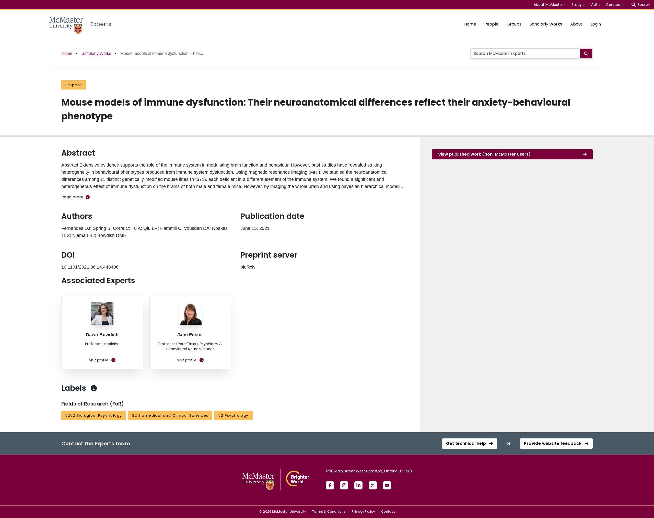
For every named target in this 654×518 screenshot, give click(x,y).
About (576, 24)
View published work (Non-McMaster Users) (484, 154)
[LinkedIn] (358, 485)
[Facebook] (330, 485)
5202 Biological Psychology (93, 415)
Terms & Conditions (329, 511)
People (491, 24)
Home (470, 24)
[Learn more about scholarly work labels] (94, 388)
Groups (514, 24)
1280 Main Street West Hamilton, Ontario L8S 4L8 (369, 471)
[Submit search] (586, 53)
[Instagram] (344, 485)
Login (596, 24)
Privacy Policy (363, 511)
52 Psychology (233, 415)
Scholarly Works (546, 24)
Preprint (73, 84)
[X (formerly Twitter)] (373, 485)
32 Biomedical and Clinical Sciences (170, 415)
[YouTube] (387, 485)
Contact (388, 511)
